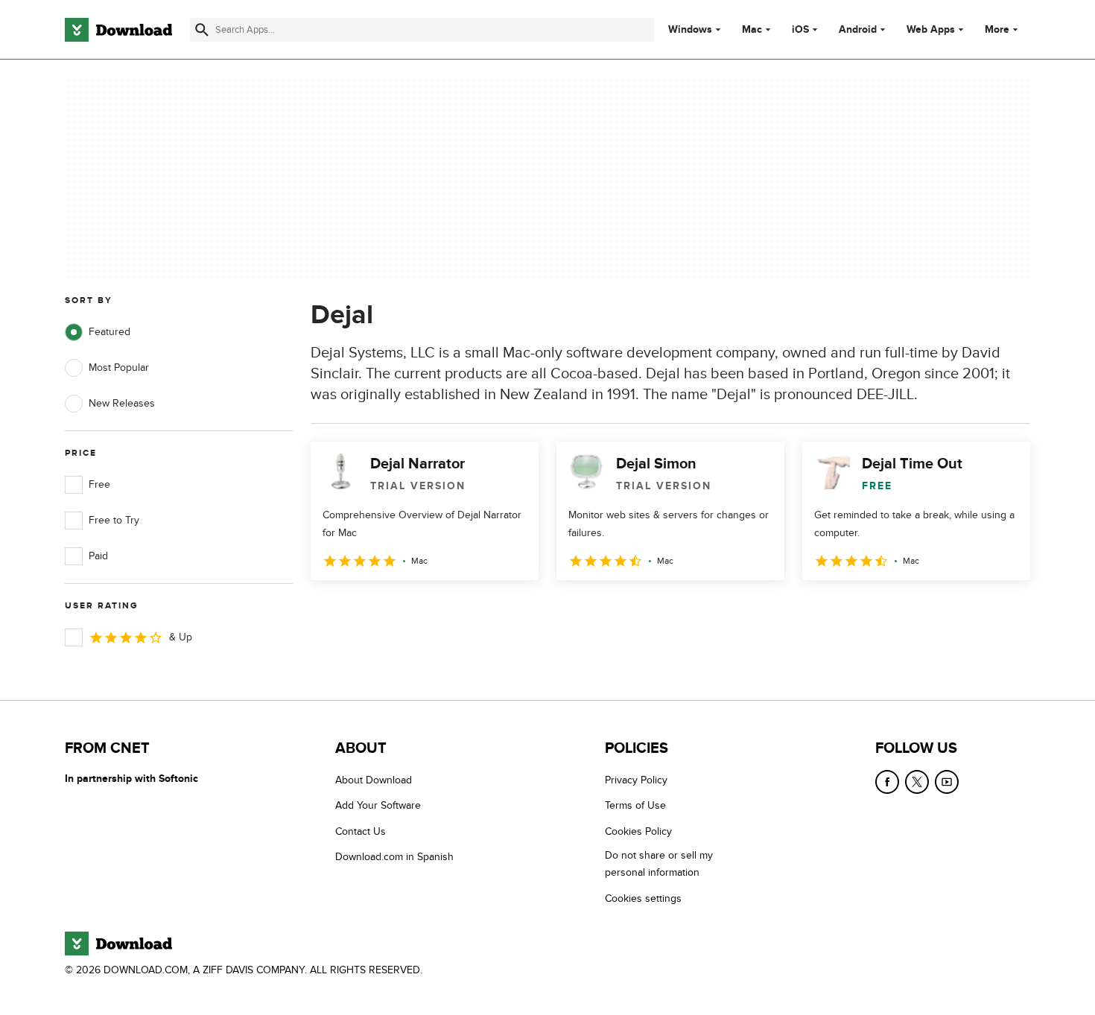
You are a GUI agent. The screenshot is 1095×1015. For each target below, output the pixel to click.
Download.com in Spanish (394, 856)
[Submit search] (202, 30)
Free (99, 484)
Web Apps (931, 30)
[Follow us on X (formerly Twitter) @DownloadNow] (917, 782)
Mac (752, 30)
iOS (800, 30)
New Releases (122, 403)
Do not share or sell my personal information (659, 864)
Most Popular (119, 367)
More (997, 29)
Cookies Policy (638, 831)
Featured (109, 331)
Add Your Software (378, 805)
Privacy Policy (636, 780)
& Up (180, 637)
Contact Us (360, 831)
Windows (690, 30)
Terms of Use (635, 805)
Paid (98, 556)
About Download (373, 780)
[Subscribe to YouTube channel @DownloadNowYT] (947, 782)
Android (858, 30)
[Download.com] (118, 30)
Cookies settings (643, 898)
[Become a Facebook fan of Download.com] (887, 782)
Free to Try (114, 520)
